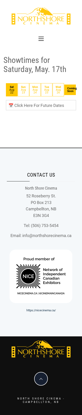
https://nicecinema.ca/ (41, 310)
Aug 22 (11, 89)
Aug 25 (46, 89)
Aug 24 (35, 89)
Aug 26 (58, 89)
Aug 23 (23, 89)
